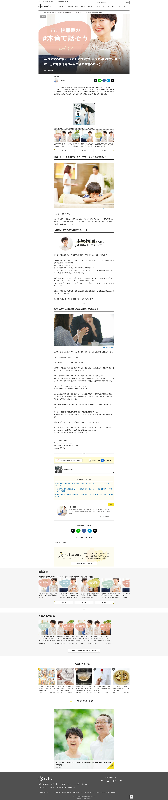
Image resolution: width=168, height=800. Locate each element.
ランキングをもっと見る (85, 701)
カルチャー (126, 7)
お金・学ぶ (111, 7)
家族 (65, 542)
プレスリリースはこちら (52, 792)
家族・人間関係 (80, 7)
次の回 (104, 150)
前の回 (64, 150)
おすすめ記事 (62, 792)
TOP (41, 12)
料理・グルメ (101, 7)
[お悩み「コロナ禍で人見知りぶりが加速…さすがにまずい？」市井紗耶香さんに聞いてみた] (87, 136)
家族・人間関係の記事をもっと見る (84, 651)
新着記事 (70, 7)
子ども (58, 542)
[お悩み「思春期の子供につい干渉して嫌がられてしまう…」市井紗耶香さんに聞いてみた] (60, 136)
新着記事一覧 (61, 787)
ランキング (62, 7)
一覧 (85, 150)
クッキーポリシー (100, 792)
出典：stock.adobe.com (108, 209)
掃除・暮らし (91, 7)
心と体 (118, 7)
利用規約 (69, 792)
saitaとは (71, 787)
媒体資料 (113, 792)
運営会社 (108, 792)
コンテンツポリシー (77, 792)
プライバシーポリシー (89, 792)
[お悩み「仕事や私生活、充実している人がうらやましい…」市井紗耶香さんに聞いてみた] (73, 136)
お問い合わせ (41, 792)
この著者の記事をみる (106, 516)
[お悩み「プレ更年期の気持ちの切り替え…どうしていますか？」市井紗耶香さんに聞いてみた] (101, 136)
